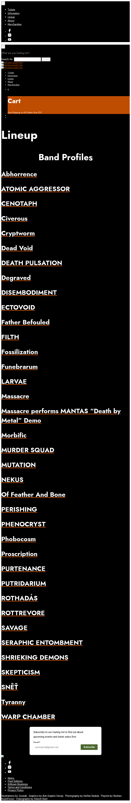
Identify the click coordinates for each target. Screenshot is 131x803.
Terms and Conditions (20, 787)
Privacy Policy (16, 790)
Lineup (11, 17)
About (11, 20)
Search (46, 59)
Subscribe (89, 747)
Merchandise (15, 24)
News (11, 778)
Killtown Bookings (18, 784)
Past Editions (15, 781)
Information (13, 13)
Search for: (7, 59)
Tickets (11, 9)
